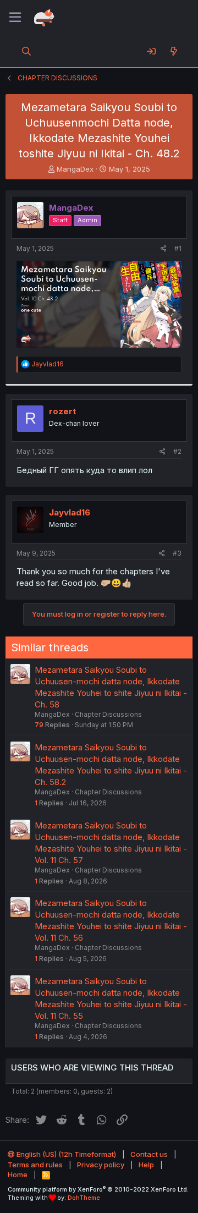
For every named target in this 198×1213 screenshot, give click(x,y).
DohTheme (84, 1197)
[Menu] (15, 17)
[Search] (26, 51)
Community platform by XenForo (98, 1189)
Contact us (149, 1154)
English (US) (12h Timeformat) (65, 1154)
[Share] (163, 249)
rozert (62, 411)
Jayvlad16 (69, 512)
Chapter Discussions (108, 714)
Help (146, 1164)
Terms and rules (35, 1164)
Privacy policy (100, 1164)
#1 (178, 248)
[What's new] (173, 51)
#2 (177, 451)
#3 (177, 553)
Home (18, 1174)
